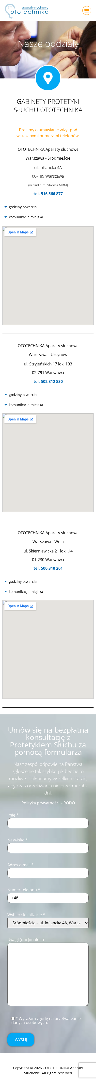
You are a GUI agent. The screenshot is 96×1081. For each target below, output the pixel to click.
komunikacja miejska (26, 217)
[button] (86, 10)
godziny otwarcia (23, 207)
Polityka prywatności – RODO (48, 803)
